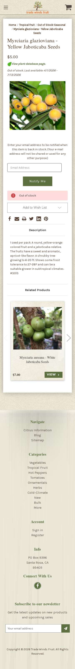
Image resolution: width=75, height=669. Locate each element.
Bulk (37, 503)
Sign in (37, 530)
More (37, 508)
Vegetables (37, 463)
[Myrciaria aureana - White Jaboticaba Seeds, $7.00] (37, 328)
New (37, 498)
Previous (6, 338)
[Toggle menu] (6, 7)
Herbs (37, 488)
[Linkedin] (38, 218)
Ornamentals (37, 483)
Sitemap (37, 440)
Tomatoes (37, 478)
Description (37, 230)
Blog (37, 435)
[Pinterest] (46, 218)
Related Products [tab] (37, 290)
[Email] (17, 218)
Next (69, 338)
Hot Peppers (37, 473)
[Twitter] (31, 218)
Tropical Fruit (37, 468)
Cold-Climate (38, 493)
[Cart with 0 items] (68, 7)
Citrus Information (38, 430)
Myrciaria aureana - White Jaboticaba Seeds (37, 359)
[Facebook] (9, 218)
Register (37, 535)
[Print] (24, 218)
